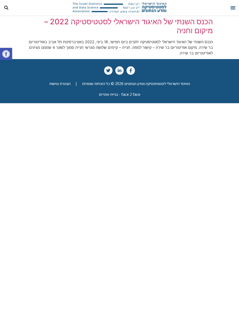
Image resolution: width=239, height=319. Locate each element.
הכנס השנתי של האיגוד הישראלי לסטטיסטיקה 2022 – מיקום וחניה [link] (128, 26)
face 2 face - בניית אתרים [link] (119, 94)
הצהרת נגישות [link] (59, 83)
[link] (6, 54)
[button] (233, 7)
